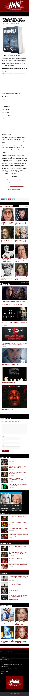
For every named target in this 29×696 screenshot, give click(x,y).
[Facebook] (11, 694)
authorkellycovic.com (16, 182)
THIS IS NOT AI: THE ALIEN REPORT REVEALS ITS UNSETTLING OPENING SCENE (14, 323)
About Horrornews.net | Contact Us (7, 654)
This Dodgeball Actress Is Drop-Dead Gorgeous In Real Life (21, 260)
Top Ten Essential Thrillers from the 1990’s (18, 516)
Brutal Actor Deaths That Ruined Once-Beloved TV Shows (21, 278)
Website (3, 445)
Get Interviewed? (4, 666)
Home (1, 12)
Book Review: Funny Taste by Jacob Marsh (18, 546)
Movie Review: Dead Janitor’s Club (10, 364)
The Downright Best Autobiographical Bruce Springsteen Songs (7, 260)
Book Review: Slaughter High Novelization (18, 564)
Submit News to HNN (4, 659)
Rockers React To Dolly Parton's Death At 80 (21, 241)
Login (1, 673)
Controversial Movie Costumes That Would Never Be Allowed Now (5, 508)
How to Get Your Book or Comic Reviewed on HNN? (11, 664)
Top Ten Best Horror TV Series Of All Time (18, 528)
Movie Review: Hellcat (7, 409)
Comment (4, 423)
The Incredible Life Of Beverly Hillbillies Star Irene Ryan (6, 278)
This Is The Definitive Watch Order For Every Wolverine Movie (21, 224)
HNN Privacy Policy (4, 671)
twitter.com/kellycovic (16, 189)
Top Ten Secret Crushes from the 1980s (17, 522)
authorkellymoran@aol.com (16, 179)
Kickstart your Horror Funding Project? (8, 661)
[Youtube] (17, 694)
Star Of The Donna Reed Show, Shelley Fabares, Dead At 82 (21, 641)
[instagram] (18, 694)
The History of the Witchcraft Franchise (17, 460)
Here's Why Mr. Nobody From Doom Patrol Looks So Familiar (7, 641)
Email (3, 440)
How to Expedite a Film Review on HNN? (8, 668)
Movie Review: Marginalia (8, 382)
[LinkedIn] (15, 694)
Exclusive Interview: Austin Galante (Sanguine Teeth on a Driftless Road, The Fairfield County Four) (18, 578)
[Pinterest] (14, 694)
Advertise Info (3, 657)
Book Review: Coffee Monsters (15, 558)
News (5, 12)
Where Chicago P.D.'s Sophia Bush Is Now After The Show (20, 623)
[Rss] (10, 694)
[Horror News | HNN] (15, 5)
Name (3, 436)
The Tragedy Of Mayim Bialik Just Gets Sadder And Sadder (7, 224)
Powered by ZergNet (25, 282)
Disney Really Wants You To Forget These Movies (7, 622)
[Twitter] (12, 694)
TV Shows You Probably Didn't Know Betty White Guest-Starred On (16, 508)
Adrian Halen (5, 23)
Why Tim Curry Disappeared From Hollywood (5, 242)
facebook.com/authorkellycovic (16, 186)
